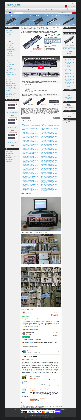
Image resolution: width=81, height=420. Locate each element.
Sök (66, 101)
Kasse (64, 9)
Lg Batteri (8, 62)
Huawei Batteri (9, 59)
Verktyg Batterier (9, 76)
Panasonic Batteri (10, 64)
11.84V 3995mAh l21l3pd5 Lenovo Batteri (31, 127)
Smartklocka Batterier (11, 87)
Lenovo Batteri (9, 32)
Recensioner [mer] (69, 89)
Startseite (9, 9)
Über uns (17, 9)
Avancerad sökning (69, 107)
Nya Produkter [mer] (12, 99)
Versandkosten (63, 409)
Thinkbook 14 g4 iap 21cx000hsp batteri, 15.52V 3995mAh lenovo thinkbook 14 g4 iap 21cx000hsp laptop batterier (69, 48)
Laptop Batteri (27, 27)
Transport (36, 9)
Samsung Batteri (10, 43)
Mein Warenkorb (55, 9)
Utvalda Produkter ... (10, 94)
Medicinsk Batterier (10, 83)
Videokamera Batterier (11, 74)
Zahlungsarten (26, 9)
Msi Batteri (8, 60)
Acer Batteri (9, 38)
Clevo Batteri (9, 53)
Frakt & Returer (9, 151)
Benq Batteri (9, 66)
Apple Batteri (9, 40)
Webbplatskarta (9, 159)
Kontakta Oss (9, 157)
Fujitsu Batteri (9, 55)
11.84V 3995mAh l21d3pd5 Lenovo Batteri (50, 125)
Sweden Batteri (39, 415)
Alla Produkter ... (9, 96)
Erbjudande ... (9, 90)
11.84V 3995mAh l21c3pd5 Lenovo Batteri (31, 125)
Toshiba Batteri (9, 51)
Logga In (73, 3)
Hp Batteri (8, 36)
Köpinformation (9, 153)
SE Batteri (49, 415)
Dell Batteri (9, 34)
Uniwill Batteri (9, 68)
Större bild (28, 106)
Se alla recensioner (26, 402)
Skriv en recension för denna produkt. (69, 98)
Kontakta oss (41, 409)
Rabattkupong (9, 161)
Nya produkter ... (9, 92)
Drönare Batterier (10, 81)
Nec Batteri (9, 57)
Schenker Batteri (10, 49)
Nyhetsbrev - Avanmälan (11, 163)
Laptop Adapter (9, 72)
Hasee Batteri (9, 47)
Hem (69, 3)
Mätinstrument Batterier (11, 85)
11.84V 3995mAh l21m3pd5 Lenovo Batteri (50, 127)
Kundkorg (73, 5)
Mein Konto (44, 9)
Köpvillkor (8, 155)
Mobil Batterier (9, 78)
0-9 (55, 414)
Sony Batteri (9, 45)
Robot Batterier (9, 79)
